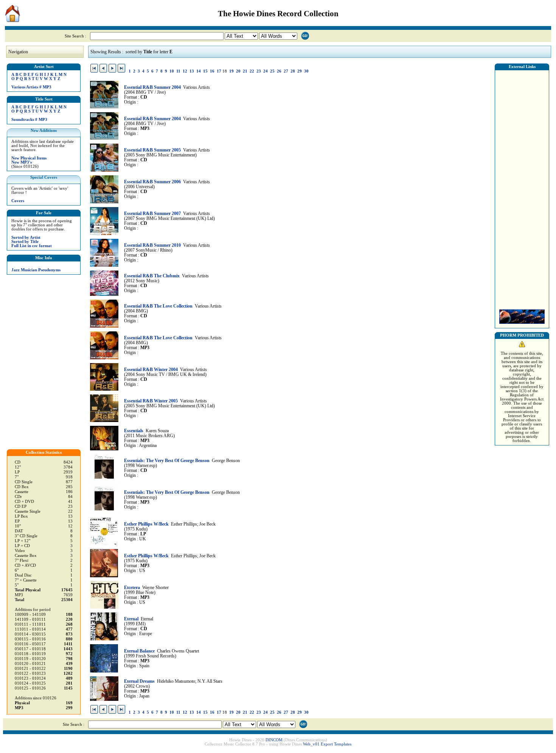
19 (231, 71)
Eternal (131, 619)
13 (191, 71)
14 (198, 71)
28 (292, 71)
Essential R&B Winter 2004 (151, 369)
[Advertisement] (522, 187)
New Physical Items (29, 158)
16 (212, 71)
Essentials (133, 430)
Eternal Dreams (139, 681)
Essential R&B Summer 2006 (152, 181)
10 (171, 71)
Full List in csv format (31, 246)
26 (279, 71)
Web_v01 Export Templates (327, 744)
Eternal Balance (139, 651)
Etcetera (132, 587)
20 (238, 71)
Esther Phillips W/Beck (146, 524)
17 (219, 71)
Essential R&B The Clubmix (152, 276)
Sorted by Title (25, 242)
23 (258, 71)
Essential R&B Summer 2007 (152, 213)
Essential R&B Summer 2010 (152, 245)
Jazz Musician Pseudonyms (36, 270)
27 (286, 71)
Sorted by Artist (25, 237)
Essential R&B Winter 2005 (151, 401)
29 (299, 71)
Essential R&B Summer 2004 (152, 87)
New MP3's (21, 162)
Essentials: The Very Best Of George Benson (167, 460)
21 (245, 71)
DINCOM (274, 740)
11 (178, 71)
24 (265, 71)
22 (252, 71)
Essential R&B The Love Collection (158, 306)
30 (306, 71)
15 (205, 71)
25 (272, 71)
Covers (17, 201)
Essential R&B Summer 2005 (152, 150)
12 (185, 71)
